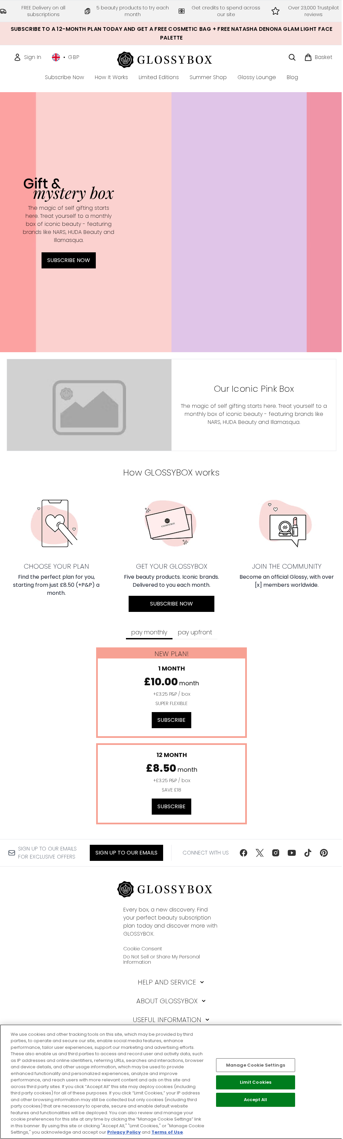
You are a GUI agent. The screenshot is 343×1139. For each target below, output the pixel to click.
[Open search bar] (292, 57)
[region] (171, 1081)
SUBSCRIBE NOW (68, 260)
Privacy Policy (124, 1132)
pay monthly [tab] (149, 632)
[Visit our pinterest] (324, 853)
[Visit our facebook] (243, 853)
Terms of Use (167, 1132)
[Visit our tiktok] (308, 853)
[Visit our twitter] (260, 853)
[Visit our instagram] (276, 853)
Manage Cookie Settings (255, 1065)
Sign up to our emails (126, 853)
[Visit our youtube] (292, 853)
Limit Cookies (256, 1082)
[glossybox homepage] (171, 58)
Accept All (255, 1099)
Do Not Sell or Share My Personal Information (161, 959)
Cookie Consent (142, 948)
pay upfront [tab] (195, 632)
